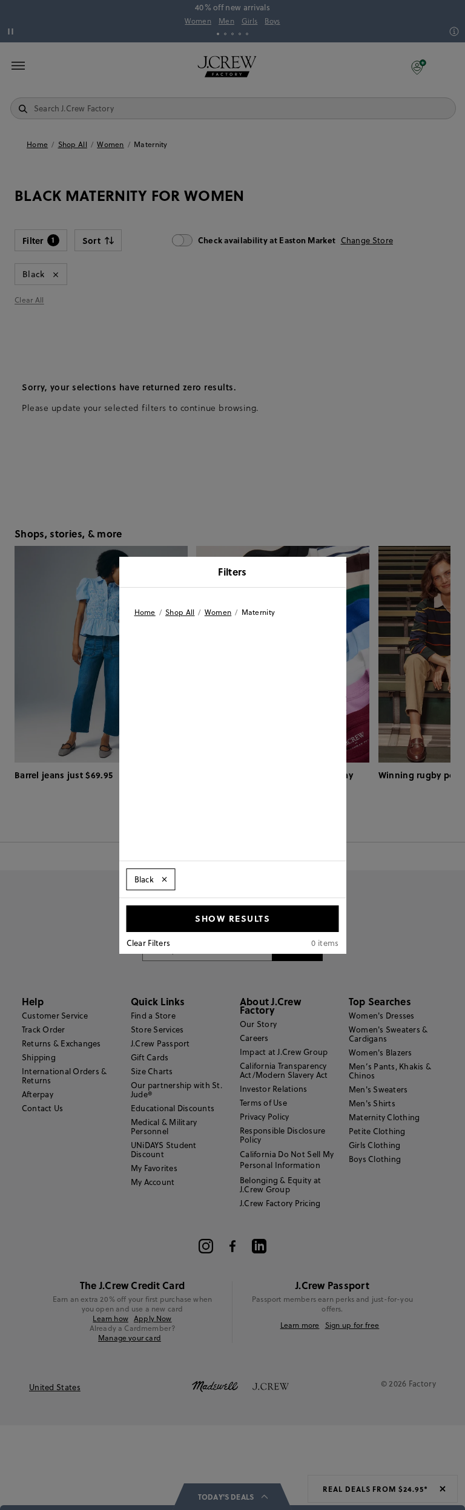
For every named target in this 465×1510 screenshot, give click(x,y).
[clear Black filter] (164, 879)
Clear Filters (149, 942)
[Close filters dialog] (333, 573)
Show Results (232, 918)
